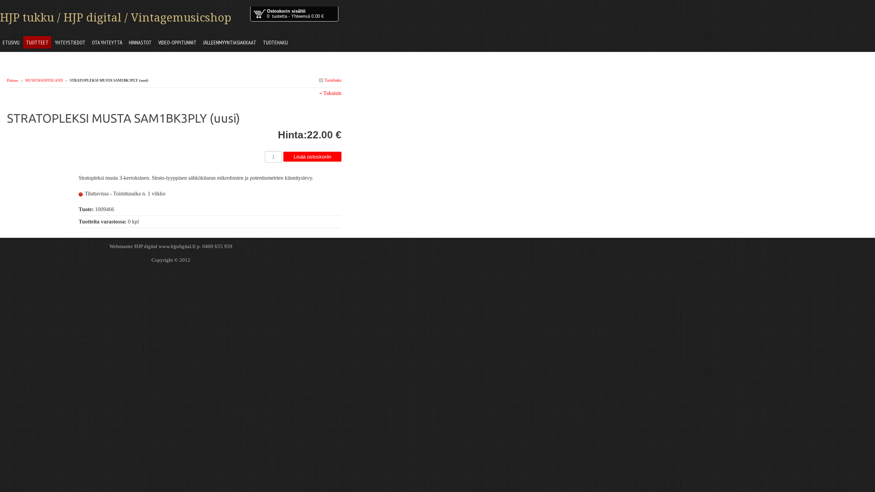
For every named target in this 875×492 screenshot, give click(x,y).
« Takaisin (330, 93)
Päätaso (12, 80)
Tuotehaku (332, 80)
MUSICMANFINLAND (44, 80)
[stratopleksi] (43, 137)
